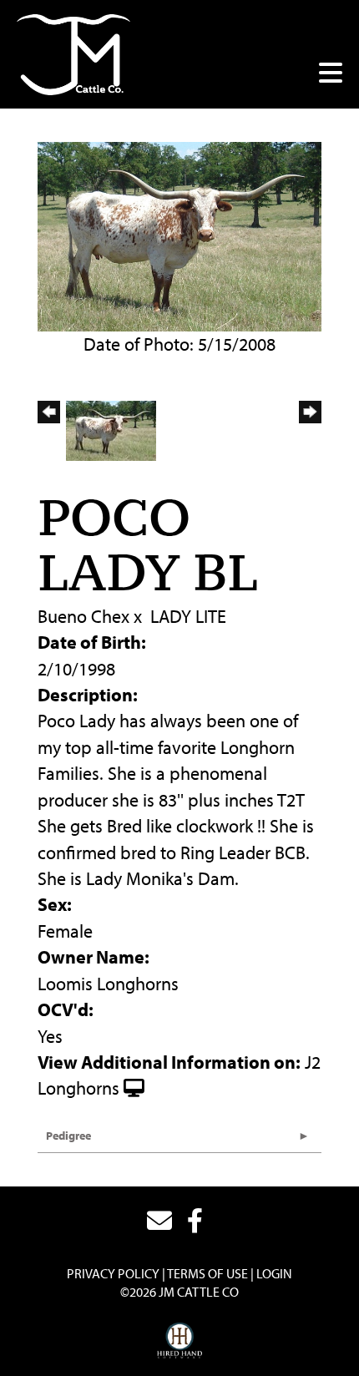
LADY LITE (188, 616)
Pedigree (68, 1135)
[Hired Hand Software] (180, 1341)
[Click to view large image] (179, 234)
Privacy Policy (113, 1273)
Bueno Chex (83, 616)
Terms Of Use (207, 1273)
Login (274, 1273)
